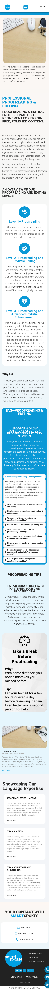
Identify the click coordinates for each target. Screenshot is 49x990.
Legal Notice (16, 977)
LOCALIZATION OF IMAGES (22, 797)
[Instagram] (32, 970)
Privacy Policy (32, 977)
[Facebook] (24, 970)
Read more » (6, 770)
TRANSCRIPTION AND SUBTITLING (19, 869)
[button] (25, 7)
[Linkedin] (17, 970)
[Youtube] (20, 970)
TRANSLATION (9, 751)
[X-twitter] (28, 970)
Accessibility (24, 982)
